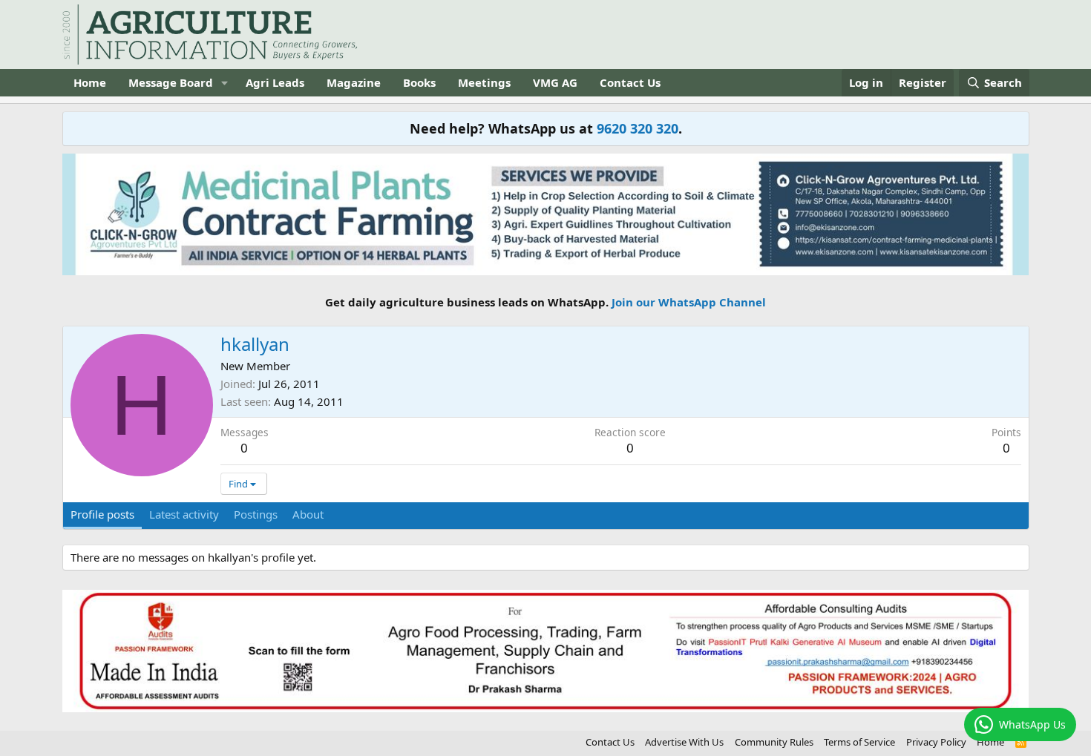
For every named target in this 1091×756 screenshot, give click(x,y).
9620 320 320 (637, 128)
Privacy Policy (936, 742)
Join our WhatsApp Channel (689, 302)
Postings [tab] (256, 514)
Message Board (170, 82)
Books (419, 82)
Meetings (484, 82)
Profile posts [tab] (102, 514)
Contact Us (630, 82)
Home (89, 82)
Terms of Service (859, 742)
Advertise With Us (684, 742)
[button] (224, 82)
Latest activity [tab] (184, 514)
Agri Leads (275, 82)
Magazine (354, 82)
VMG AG (555, 82)
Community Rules (774, 742)
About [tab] (308, 514)
